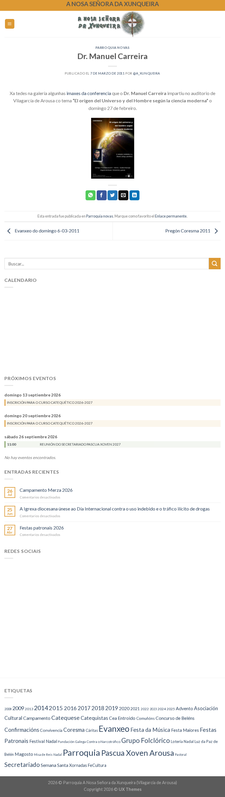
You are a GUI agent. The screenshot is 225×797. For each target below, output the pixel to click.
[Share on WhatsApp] (91, 195)
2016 (70, 708)
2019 (111, 708)
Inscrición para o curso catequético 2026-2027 (50, 402)
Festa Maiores (185, 730)
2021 (135, 708)
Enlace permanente (171, 216)
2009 (18, 708)
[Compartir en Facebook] (102, 195)
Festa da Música (150, 730)
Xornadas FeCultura (87, 765)
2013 (29, 709)
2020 (124, 708)
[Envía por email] (123, 195)
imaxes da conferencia (89, 93)
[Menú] (10, 24)
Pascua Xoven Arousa (137, 753)
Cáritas (92, 730)
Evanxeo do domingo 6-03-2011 (46, 230)
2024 (162, 709)
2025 (171, 709)
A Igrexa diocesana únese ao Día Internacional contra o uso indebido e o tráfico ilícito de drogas (115, 509)
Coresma (74, 730)
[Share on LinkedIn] (134, 195)
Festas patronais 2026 (42, 527)
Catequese (65, 717)
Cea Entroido (122, 718)
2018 (97, 708)
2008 (7, 709)
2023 (153, 709)
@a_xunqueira (146, 73)
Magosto (24, 754)
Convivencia (51, 730)
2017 (84, 708)
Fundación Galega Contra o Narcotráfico (89, 741)
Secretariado (22, 764)
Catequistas (94, 718)
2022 (145, 709)
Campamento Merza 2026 (46, 490)
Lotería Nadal (182, 741)
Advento (184, 708)
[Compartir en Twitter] (112, 195)
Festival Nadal (43, 741)
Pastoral (181, 754)
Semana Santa (54, 765)
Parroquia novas (112, 47)
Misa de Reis (43, 754)
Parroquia (81, 752)
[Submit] (215, 263)
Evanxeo (114, 729)
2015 (56, 707)
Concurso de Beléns (175, 718)
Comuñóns (145, 718)
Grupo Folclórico (145, 740)
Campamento (36, 718)
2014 (41, 708)
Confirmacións (21, 730)
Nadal (57, 754)
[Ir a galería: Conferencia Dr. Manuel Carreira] (112, 148)
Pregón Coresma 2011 (188, 230)
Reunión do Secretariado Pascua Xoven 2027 (80, 444)
